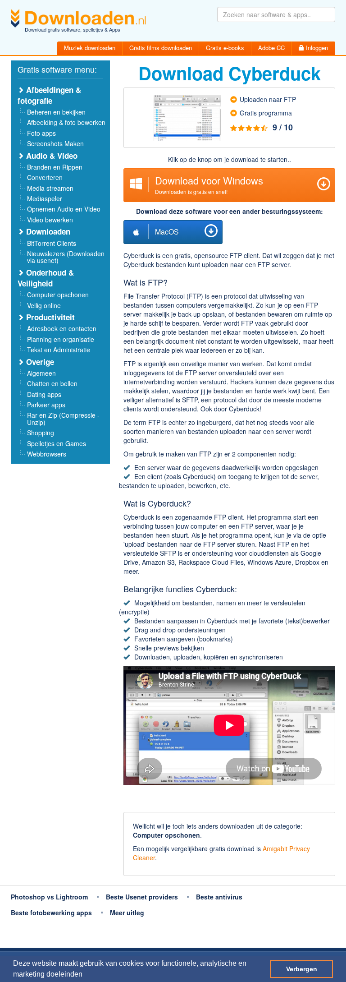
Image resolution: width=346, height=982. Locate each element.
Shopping (40, 432)
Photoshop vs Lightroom (49, 896)
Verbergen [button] (301, 969)
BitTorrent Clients (51, 243)
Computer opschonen (58, 294)
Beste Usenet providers (142, 896)
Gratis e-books (225, 47)
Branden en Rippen (54, 166)
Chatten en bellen (52, 383)
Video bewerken (50, 219)
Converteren (45, 177)
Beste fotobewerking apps (51, 912)
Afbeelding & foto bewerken (66, 122)
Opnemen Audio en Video (63, 208)
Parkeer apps (46, 404)
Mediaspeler (44, 198)
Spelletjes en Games (56, 443)
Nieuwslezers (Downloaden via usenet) (66, 257)
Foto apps (41, 133)
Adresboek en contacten (61, 328)
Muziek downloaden (89, 47)
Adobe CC (271, 47)
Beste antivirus (219, 896)
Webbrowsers (46, 453)
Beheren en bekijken (56, 111)
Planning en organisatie (60, 339)
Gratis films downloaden (160, 47)
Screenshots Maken (55, 143)
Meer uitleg (127, 912)
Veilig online (44, 305)
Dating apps (44, 394)
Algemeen (41, 373)
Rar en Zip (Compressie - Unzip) (63, 418)
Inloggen (316, 47)
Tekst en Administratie (58, 349)
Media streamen (50, 188)
